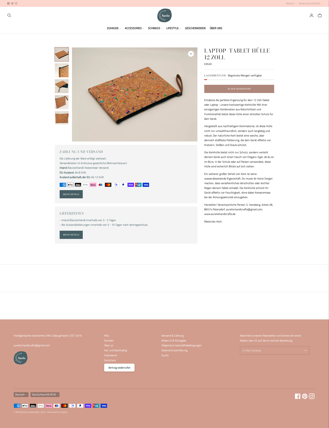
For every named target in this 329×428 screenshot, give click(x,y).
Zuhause (113, 28)
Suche (165, 355)
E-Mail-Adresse (251, 346)
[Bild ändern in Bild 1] (62, 54)
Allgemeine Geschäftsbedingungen (181, 345)
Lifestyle (172, 28)
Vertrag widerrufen (119, 367)
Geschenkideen (195, 28)
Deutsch (290, 3)
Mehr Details (71, 194)
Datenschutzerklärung (174, 350)
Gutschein (110, 360)
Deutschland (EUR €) (309, 3)
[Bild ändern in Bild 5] (62, 118)
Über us (108, 345)
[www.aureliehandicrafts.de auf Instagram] (16, 3)
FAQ (106, 335)
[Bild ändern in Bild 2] (62, 70)
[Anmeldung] (311, 15)
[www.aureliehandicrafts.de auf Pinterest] (12, 3)
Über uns (216, 28)
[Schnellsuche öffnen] (82, 15)
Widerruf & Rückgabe (173, 340)
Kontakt (108, 340)
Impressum (110, 355)
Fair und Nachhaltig (115, 350)
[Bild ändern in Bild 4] (62, 102)
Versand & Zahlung (172, 335)
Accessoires (133, 28)
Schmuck (154, 28)
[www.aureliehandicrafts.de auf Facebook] (8, 3)
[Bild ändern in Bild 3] (62, 86)
